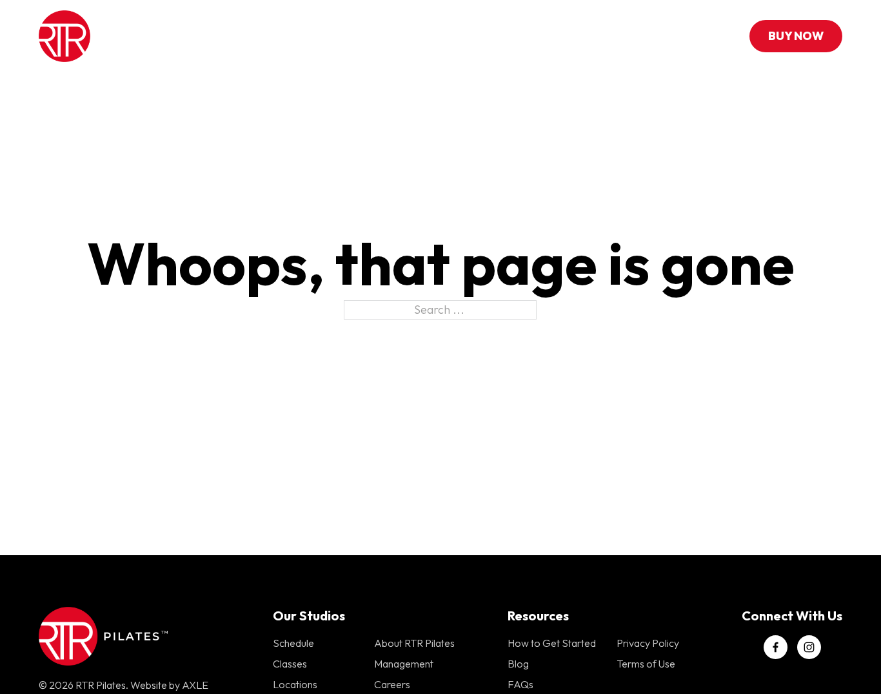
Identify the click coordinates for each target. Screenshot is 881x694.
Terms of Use (646, 663)
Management (403, 663)
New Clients (272, 35)
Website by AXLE (169, 685)
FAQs (520, 684)
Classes (348, 35)
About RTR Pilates (414, 643)
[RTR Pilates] (95, 36)
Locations (430, 35)
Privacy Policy (648, 643)
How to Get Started (552, 643)
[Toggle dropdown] (376, 36)
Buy (796, 35)
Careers (392, 684)
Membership (598, 35)
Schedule (517, 35)
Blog (518, 663)
